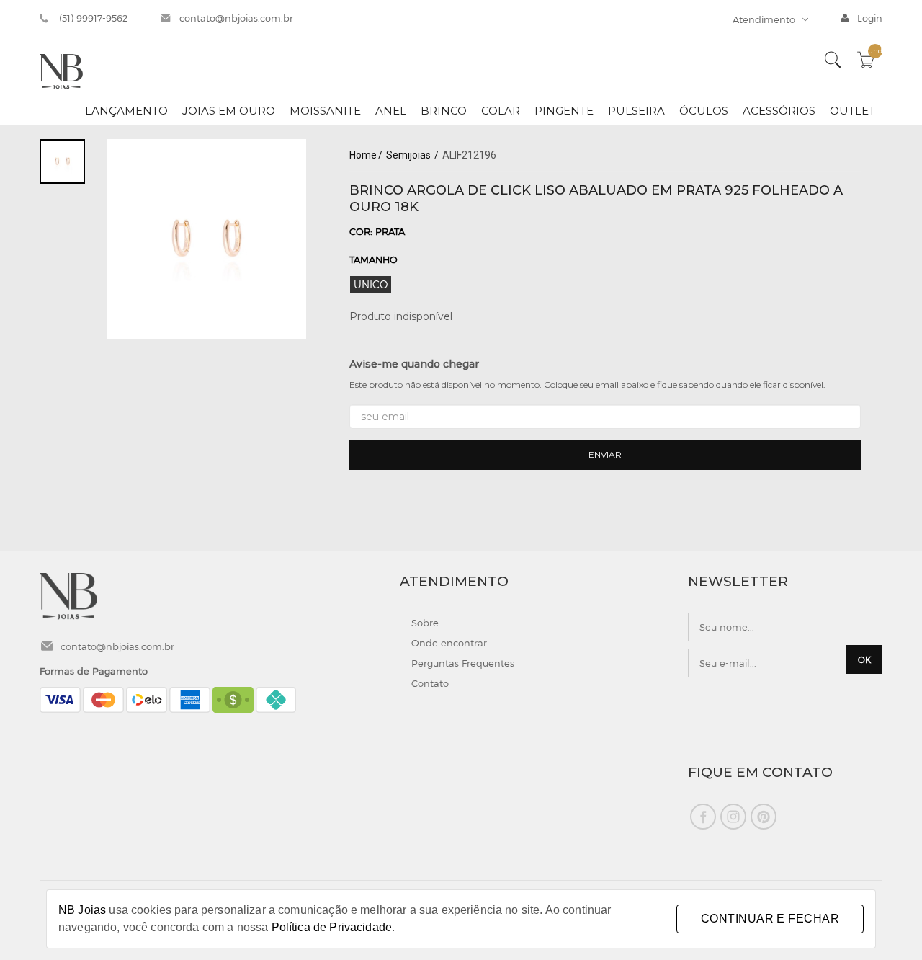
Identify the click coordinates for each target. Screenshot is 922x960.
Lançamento (126, 110)
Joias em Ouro (228, 110)
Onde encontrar (449, 643)
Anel (390, 110)
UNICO (371, 284)
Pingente (564, 110)
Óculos (703, 110)
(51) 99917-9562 (93, 18)
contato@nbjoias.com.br (236, 18)
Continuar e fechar (770, 918)
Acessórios (779, 110)
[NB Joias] (61, 70)
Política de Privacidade (332, 927)
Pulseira (636, 110)
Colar (500, 110)
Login (869, 18)
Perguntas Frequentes (462, 663)
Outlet (852, 110)
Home (363, 155)
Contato (430, 683)
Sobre (425, 622)
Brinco (444, 110)
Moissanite (325, 110)
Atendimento (764, 19)
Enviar (605, 454)
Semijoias (409, 155)
